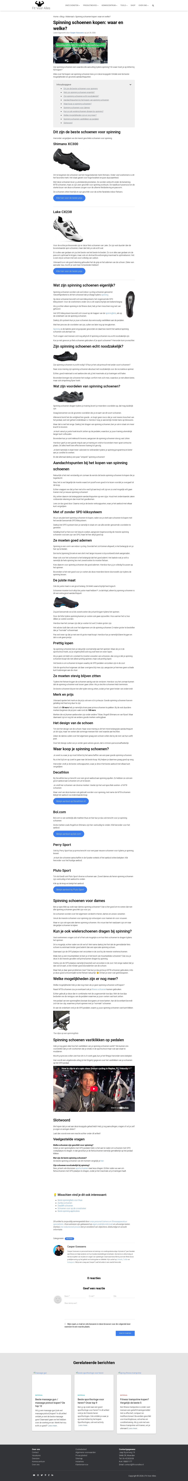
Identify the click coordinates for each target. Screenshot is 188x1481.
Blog (62, 16)
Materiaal (70, 16)
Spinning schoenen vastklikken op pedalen (81, 119)
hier (102, 1161)
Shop (133, 5)
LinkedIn (120, 1259)
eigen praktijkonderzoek (102, 1224)
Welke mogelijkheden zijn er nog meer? (80, 115)
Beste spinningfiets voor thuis (70, 1200)
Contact (35, 1452)
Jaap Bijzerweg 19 (127, 1452)
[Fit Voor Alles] (41, 5)
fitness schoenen (99, 989)
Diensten (35, 1458)
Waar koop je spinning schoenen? (78, 104)
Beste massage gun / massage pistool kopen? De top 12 (50, 1403)
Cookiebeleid (81, 1449)
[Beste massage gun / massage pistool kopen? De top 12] (52, 1383)
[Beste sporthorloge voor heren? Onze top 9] (94, 1383)
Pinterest (45, 1475)
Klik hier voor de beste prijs (69, 198)
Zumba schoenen (65, 1203)
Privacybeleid (81, 1455)
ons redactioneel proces (70, 1227)
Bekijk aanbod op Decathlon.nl (71, 801)
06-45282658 (128, 1458)
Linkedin (52, 1475)
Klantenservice (82, 1464)
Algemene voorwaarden (86, 1452)
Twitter (125, 1259)
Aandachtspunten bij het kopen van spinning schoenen (86, 100)
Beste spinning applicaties (69, 1211)
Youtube (34, 1475)
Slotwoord (68, 123)
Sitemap (79, 1458)
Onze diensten (72, 5)
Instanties (80, 1461)
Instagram (70, 1262)
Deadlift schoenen (65, 1205)
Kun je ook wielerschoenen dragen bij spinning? (83, 111)
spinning (104, 295)
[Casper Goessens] (58, 1250)
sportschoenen (82, 1168)
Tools (123, 5)
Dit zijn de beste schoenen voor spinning (81, 88)
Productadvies (90, 5)
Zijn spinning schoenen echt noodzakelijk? (81, 96)
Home (55, 16)
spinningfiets (111, 313)
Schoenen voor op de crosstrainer (72, 1208)
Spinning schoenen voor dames (77, 107)
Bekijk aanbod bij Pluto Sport (70, 889)
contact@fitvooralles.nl (134, 1464)
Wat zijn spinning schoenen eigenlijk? (79, 92)
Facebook (48, 1475)
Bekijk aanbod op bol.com (68, 834)
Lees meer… (53, 1425)
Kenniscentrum (109, 5)
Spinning (56, 329)
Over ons (143, 5)
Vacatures (36, 1455)
